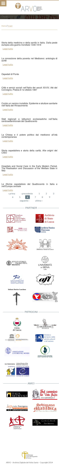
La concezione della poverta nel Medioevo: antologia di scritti (29, 59)
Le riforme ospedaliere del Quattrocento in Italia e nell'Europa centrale (29, 185)
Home (4, 26)
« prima (11, 193)
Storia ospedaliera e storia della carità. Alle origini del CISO (29, 151)
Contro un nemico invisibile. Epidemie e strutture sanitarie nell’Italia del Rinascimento (29, 104)
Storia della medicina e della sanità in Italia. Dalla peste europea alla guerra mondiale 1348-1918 (29, 43)
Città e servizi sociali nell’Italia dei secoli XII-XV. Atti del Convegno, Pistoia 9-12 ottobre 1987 (29, 88)
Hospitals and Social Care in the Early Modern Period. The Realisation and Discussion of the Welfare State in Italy (29, 168)
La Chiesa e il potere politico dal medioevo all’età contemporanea (29, 135)
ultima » (39, 200)
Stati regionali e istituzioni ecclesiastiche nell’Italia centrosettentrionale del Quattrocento (29, 120)
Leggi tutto (8, 48)
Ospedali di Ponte (10, 74)
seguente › (24, 200)
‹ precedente (27, 193)
